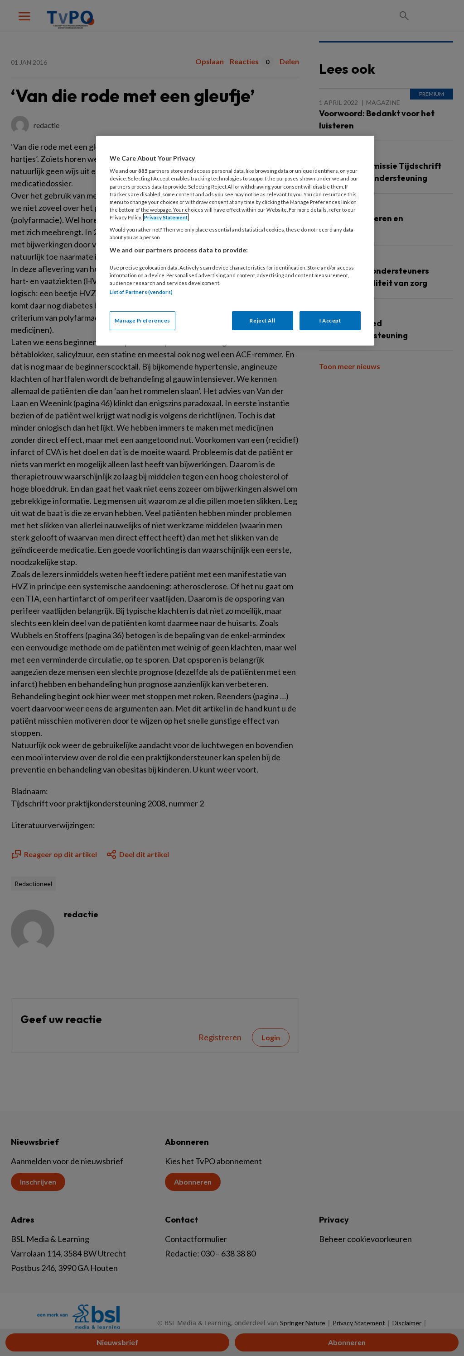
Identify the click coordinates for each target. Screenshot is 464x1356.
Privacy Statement (166, 217)
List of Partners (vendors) (141, 292)
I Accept (330, 320)
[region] (235, 241)
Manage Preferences (142, 320)
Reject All (262, 320)
